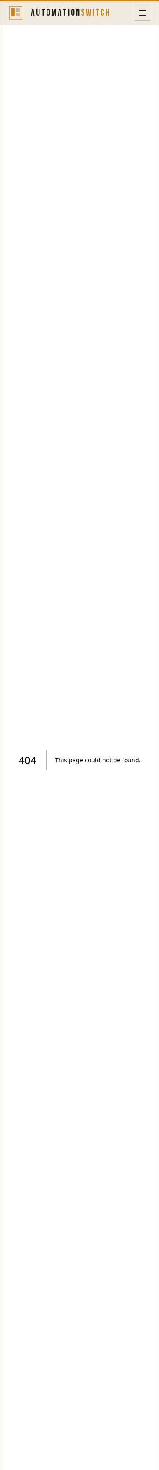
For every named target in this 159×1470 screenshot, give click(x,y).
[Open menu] (142, 13)
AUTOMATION (71, 13)
